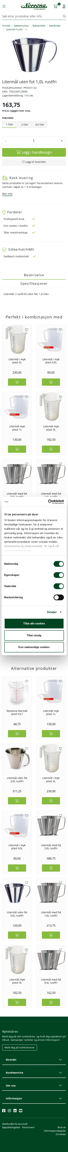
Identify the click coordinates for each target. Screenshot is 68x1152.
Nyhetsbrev (10, 1032)
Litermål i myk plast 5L (17, 361)
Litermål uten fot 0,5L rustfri (17, 914)
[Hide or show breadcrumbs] (26, 29)
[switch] (58, 575)
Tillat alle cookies (34, 623)
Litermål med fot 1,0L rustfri (51, 495)
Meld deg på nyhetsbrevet (20, 1047)
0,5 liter (39, 124)
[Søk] (64, 16)
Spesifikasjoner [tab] (34, 283)
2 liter (24, 124)
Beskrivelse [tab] (34, 275)
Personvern (28, 1127)
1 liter (9, 124)
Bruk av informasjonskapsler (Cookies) (55, 1131)
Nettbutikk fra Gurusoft (15, 1123)
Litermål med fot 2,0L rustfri (51, 847)
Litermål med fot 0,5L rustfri (17, 495)
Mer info (7, 193)
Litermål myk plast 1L (17, 428)
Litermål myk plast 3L (51, 428)
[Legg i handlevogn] (17, 382)
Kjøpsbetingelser (11, 1127)
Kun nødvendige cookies (34, 647)
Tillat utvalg (34, 635)
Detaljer (52, 612)
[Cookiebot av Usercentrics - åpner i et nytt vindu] (48, 501)
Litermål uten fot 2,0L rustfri (17, 779)
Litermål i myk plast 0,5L (50, 361)
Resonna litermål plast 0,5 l (17, 712)
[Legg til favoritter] (26, 329)
